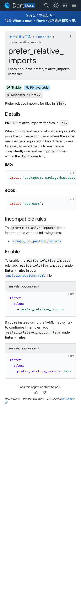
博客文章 (68, 21)
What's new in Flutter (30, 21)
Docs (29, 5)
